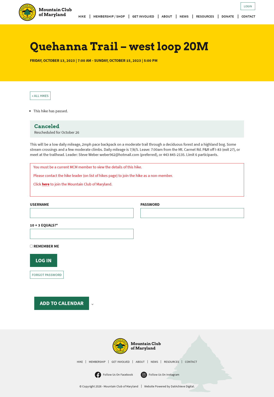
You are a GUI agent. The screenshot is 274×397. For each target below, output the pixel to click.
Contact (248, 16)
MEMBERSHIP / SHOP (109, 16)
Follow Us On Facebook (118, 374)
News (184, 16)
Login (248, 6)
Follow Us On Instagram (164, 374)
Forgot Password (47, 275)
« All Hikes (40, 96)
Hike (82, 16)
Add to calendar (61, 303)
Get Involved (143, 16)
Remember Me (46, 246)
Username (39, 204)
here (45, 184)
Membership (97, 362)
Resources (205, 16)
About (167, 16)
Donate (228, 16)
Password (149, 204)
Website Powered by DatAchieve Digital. (169, 386)
